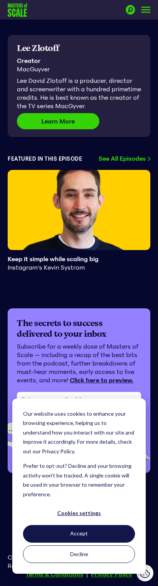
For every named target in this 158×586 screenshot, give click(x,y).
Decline (79, 554)
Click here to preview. (101, 380)
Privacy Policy (111, 574)
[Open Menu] (145, 10)
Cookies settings (79, 513)
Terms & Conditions (54, 574)
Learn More (70, 121)
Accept (79, 533)
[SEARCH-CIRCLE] (130, 10)
